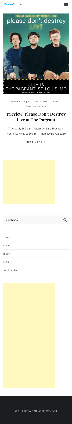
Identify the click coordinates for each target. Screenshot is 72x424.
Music (6, 262)
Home (6, 237)
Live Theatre (10, 270)
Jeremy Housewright (19, 101)
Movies (7, 245)
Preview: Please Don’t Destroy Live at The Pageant (36, 117)
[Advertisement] (29, 182)
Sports (7, 253)
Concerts (56, 101)
